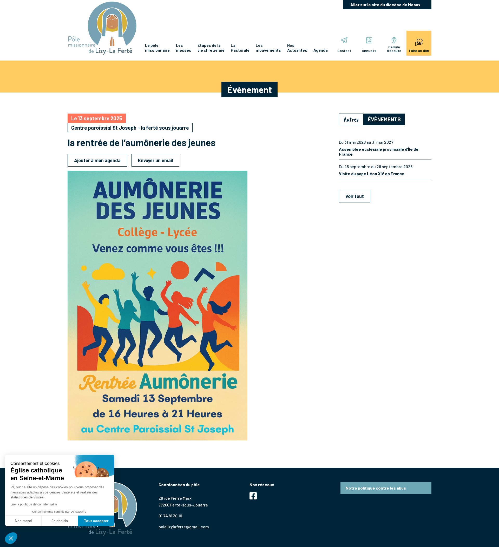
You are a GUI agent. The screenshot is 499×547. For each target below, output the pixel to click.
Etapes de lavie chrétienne (211, 47)
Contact (344, 50)
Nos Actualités (297, 47)
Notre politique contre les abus (376, 487)
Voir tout (354, 196)
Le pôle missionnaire (157, 47)
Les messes (183, 47)
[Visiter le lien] (102, 28)
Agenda (320, 50)
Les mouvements (268, 47)
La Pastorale (240, 47)
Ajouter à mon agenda (97, 160)
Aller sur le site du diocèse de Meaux (385, 4)
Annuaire (369, 50)
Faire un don (419, 50)
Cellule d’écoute (394, 49)
